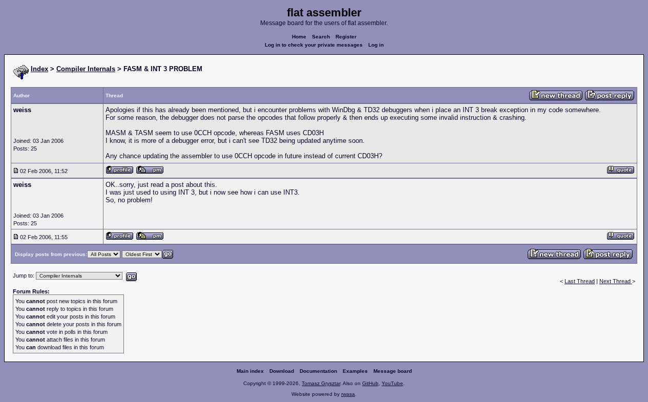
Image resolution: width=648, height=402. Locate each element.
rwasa (348, 394)
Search (321, 36)
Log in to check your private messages (314, 45)
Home (299, 36)
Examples (355, 371)
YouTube (392, 383)
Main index (250, 371)
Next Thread (615, 281)
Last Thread (580, 281)
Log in (376, 45)
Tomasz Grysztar (321, 383)
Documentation (318, 371)
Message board (392, 371)
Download (281, 371)
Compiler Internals (85, 69)
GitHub (370, 383)
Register (346, 36)
